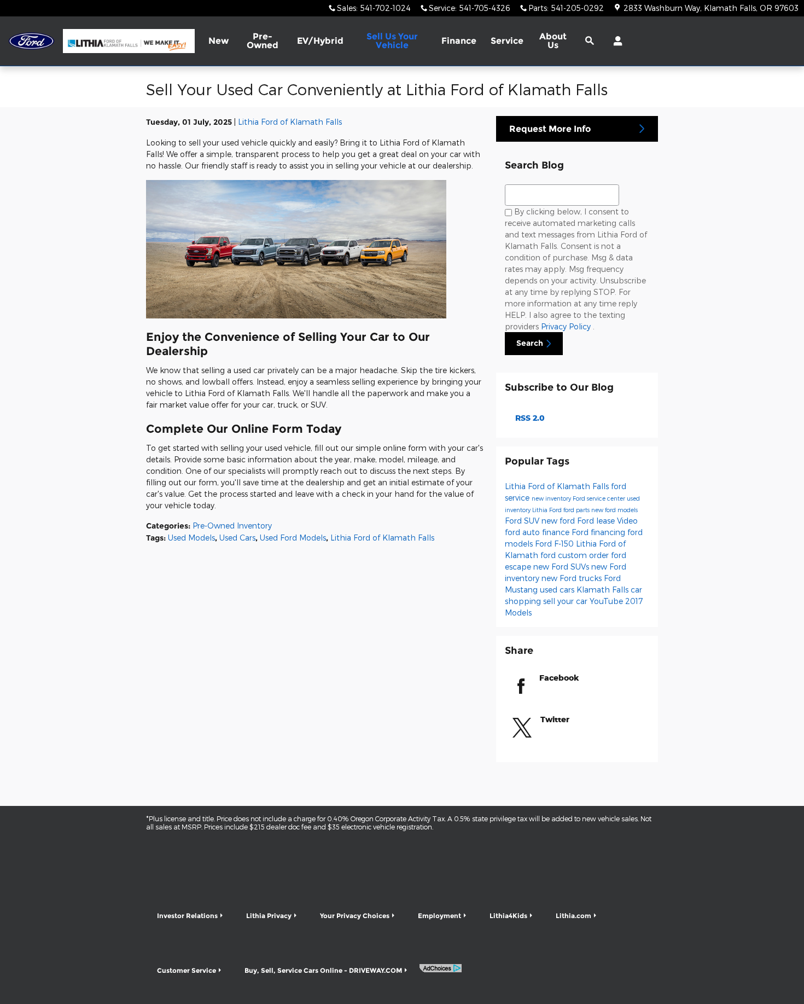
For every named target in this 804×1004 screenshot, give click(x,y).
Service (507, 41)
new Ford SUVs (562, 566)
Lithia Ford (547, 509)
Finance (458, 41)
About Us (553, 40)
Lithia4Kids (508, 916)
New (218, 41)
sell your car (566, 601)
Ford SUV (523, 520)
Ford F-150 (555, 543)
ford (513, 532)
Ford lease (597, 520)
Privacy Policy (567, 326)
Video (627, 520)
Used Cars (237, 537)
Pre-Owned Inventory (232, 525)
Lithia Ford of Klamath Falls (290, 121)
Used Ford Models (293, 537)
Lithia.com (573, 916)
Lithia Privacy (269, 916)
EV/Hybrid (320, 41)
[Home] (31, 41)
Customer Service (186, 970)
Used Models (191, 537)
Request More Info (550, 129)
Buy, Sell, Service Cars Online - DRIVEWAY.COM (323, 970)
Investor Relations (187, 916)
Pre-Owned (262, 40)
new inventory (552, 498)
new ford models (614, 509)
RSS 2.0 (529, 417)
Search (529, 343)
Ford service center (600, 498)
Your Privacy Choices (354, 916)
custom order (584, 555)
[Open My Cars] (615, 41)
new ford (559, 520)
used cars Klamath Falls (585, 589)
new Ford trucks (572, 578)
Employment (439, 916)
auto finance (547, 532)
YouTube (607, 601)
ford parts (577, 509)
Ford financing (599, 532)
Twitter (554, 719)
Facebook (559, 677)
